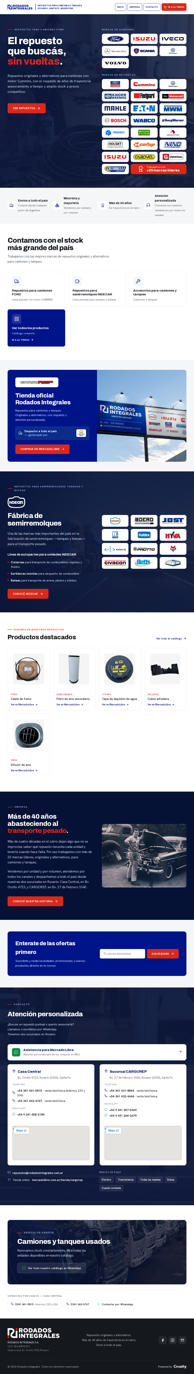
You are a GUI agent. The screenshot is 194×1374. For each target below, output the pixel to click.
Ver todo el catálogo (169, 638)
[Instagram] (173, 1340)
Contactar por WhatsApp (117, 1304)
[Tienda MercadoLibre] (182, 1340)
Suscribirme (160, 953)
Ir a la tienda (176, 6)
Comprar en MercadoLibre (39, 449)
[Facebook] (163, 1340)
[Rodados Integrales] (20, 7)
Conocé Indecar (25, 593)
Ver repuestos (24, 108)
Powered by (165, 1366)
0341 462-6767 (80, 1304)
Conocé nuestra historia (33, 901)
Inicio (120, 6)
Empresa (135, 6)
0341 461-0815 (36, 1304)
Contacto (152, 6)
